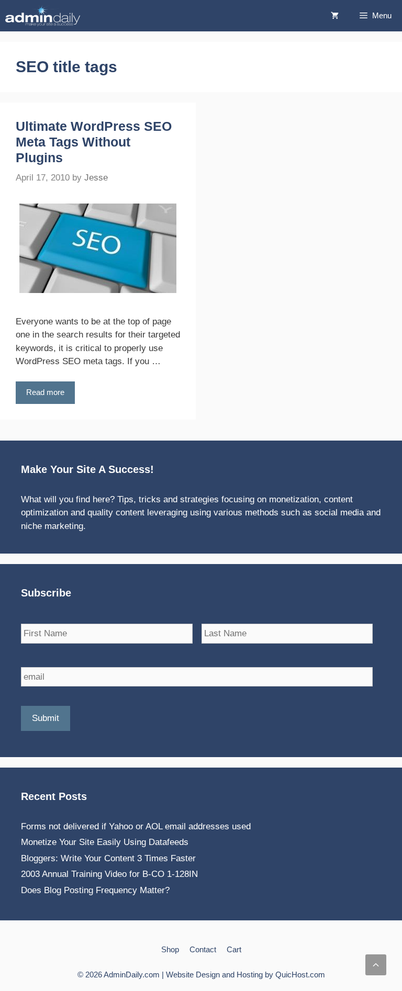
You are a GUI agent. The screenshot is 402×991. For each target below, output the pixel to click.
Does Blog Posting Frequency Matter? (95, 890)
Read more (45, 392)
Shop (170, 949)
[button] (375, 964)
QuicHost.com (300, 974)
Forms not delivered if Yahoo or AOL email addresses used (136, 826)
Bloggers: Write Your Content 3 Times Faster (108, 858)
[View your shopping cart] (334, 15)
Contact (202, 949)
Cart (234, 949)
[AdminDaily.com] (45, 15)
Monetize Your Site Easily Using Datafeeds (104, 842)
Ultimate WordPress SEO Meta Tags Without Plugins (94, 142)
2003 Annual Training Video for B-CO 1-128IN (109, 874)
